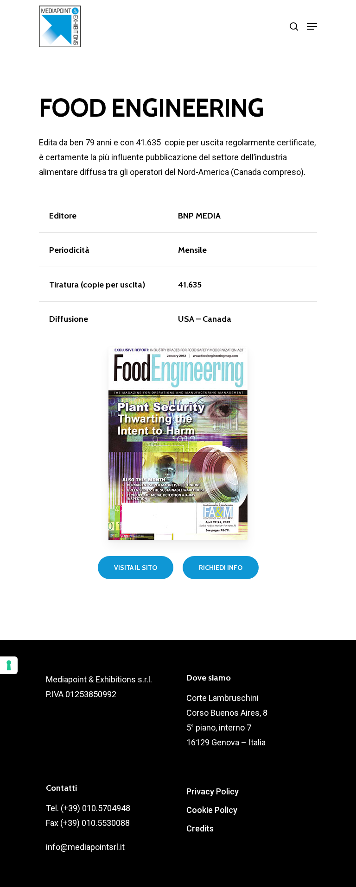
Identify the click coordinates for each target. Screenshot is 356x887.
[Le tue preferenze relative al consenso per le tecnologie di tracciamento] (9, 665)
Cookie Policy (211, 810)
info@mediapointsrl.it (85, 847)
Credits (200, 828)
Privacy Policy (212, 791)
